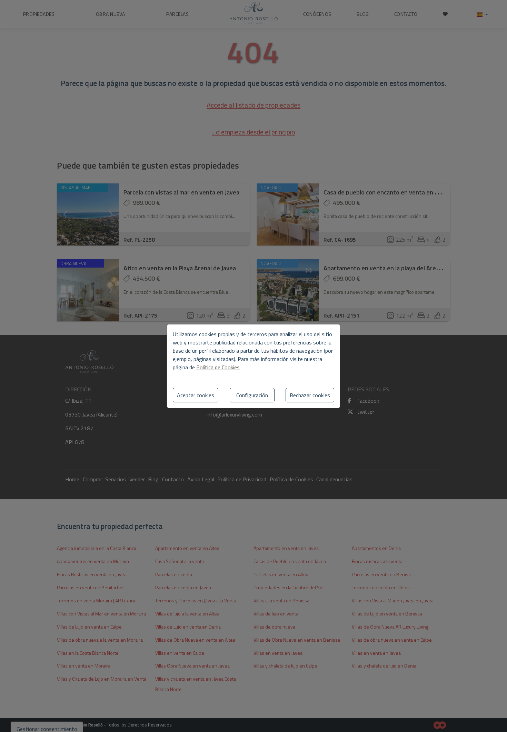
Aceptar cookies (195, 395)
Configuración (252, 395)
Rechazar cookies (310, 395)
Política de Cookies (218, 367)
